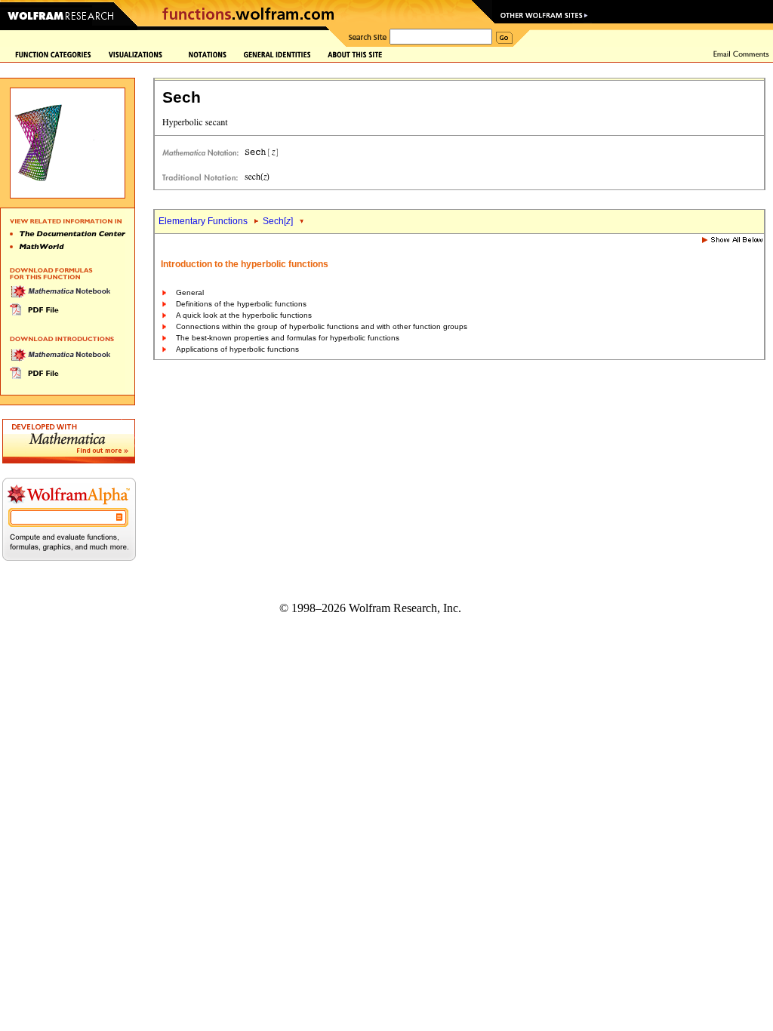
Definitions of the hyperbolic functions (241, 304)
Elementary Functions (203, 221)
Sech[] (278, 221)
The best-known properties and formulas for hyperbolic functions (287, 338)
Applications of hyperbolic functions (237, 349)
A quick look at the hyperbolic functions (244, 315)
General (190, 292)
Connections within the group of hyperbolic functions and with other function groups (321, 326)
